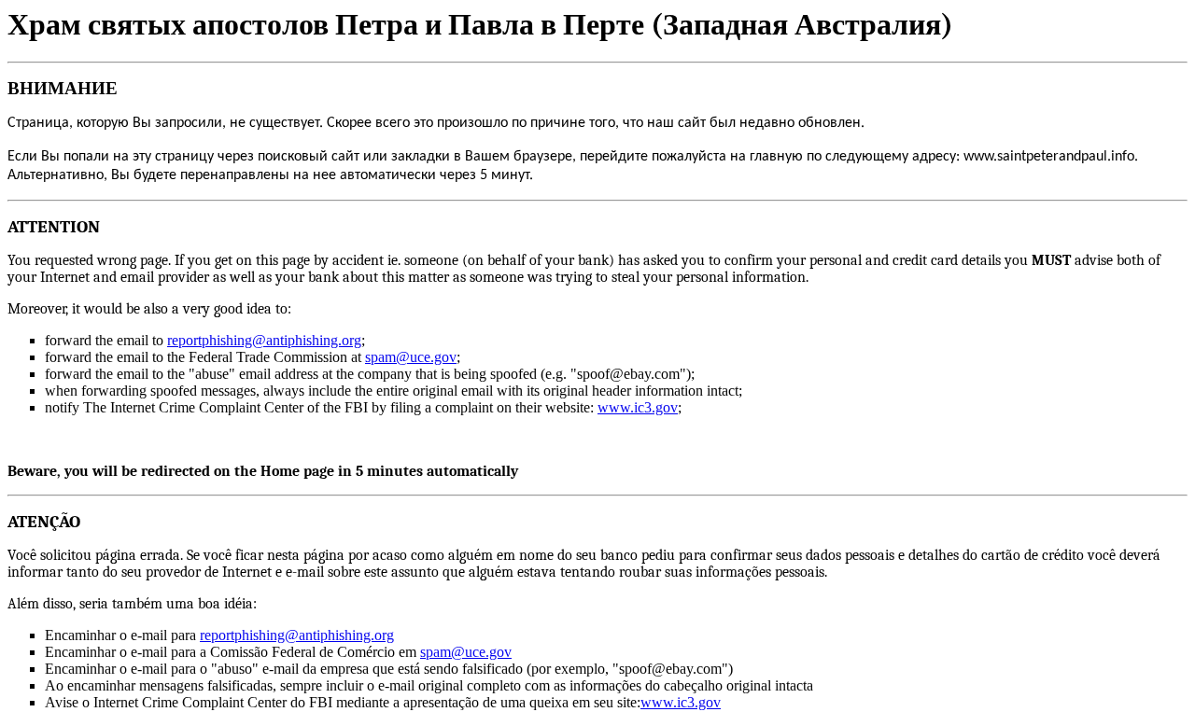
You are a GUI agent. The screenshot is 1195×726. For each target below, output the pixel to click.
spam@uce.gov (411, 357)
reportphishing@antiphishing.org (264, 340)
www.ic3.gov (638, 407)
